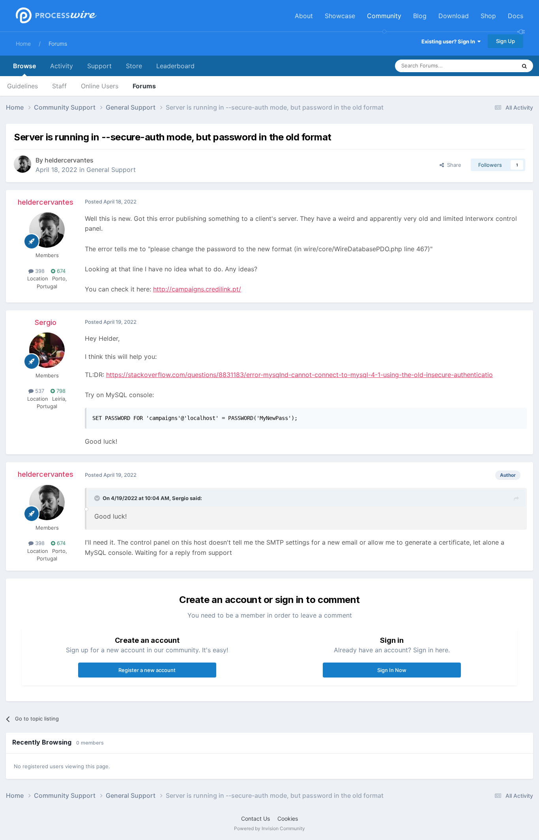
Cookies (287, 818)
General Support (111, 170)
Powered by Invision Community (269, 828)
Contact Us (255, 818)
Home (23, 43)
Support (99, 66)
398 (39, 271)
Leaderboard (175, 66)
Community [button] (384, 16)
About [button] (304, 16)
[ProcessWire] (55, 16)
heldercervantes (69, 160)
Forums (58, 43)
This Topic (493, 66)
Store (134, 66)
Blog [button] (420, 16)
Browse (24, 66)
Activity (61, 66)
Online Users (99, 86)
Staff (59, 86)
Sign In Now (391, 670)
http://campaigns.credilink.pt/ (197, 289)
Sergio (45, 322)
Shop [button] (488, 16)
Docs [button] (515, 16)
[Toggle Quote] (97, 498)
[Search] (524, 66)
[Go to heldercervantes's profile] (22, 164)
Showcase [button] (340, 16)
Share (452, 165)
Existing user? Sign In (449, 41)
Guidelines (22, 86)
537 (39, 391)
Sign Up (505, 41)
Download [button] (453, 16)
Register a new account (147, 670)
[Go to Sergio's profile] (47, 350)
